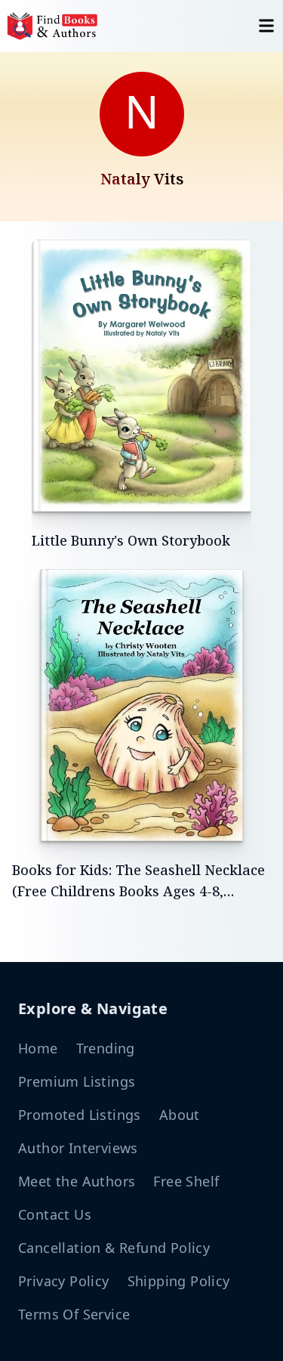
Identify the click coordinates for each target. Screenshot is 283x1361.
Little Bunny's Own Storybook (131, 540)
